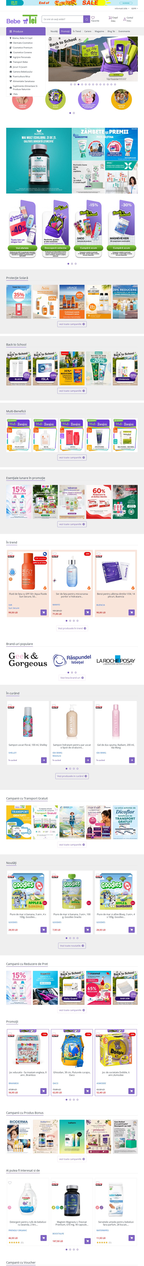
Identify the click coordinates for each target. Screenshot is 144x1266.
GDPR (134, 8)
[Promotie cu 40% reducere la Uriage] (72, 302)
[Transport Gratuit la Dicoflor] (125, 822)
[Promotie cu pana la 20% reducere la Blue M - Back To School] (18, 368)
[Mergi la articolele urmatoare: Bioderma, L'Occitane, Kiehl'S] (75, 672)
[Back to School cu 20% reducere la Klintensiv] (125, 368)
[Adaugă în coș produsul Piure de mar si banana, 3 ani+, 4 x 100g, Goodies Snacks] (43, 930)
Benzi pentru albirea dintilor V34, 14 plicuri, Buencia (116, 595)
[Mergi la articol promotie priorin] (89, 84)
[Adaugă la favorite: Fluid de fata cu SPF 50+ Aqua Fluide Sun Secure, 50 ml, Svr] (11, 553)
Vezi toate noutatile (70, 945)
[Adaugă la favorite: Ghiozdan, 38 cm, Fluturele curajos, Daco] (54, 1033)
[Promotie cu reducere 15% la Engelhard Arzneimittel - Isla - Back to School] (45, 368)
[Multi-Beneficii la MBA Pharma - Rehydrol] (125, 435)
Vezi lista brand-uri (70, 677)
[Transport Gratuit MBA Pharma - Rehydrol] (18, 822)
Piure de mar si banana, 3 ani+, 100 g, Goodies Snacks (71, 915)
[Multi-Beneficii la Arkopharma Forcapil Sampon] (98, 435)
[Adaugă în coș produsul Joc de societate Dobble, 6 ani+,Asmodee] (131, 1091)
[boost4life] (39, 161)
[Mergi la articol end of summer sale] (71, 84)
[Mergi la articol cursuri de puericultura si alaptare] (111, 84)
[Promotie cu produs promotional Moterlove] (45, 1137)
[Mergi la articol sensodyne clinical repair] (86, 84)
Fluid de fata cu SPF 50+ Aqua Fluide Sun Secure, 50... (28, 595)
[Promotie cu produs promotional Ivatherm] (72, 1137)
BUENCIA (100, 605)
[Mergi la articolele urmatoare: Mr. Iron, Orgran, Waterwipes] (72, 672)
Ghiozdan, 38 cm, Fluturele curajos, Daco (71, 1073)
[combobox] (62, 19)
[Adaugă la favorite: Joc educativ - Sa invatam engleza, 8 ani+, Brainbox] (10, 1033)
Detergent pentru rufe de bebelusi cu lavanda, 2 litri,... (28, 1223)
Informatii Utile (121, 8)
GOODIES (13, 922)
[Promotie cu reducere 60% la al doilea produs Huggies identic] (98, 502)
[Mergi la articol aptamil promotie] (104, 84)
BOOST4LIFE (58, 1233)
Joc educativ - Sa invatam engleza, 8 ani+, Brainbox (28, 1073)
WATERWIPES (102, 1230)
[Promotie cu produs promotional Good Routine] (88, 177)
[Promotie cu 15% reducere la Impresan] (18, 502)
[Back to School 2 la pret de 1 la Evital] (72, 988)
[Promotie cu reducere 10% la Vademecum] (72, 502)
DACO (55, 1083)
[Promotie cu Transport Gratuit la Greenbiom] (45, 822)
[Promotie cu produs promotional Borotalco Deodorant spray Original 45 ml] (125, 502)
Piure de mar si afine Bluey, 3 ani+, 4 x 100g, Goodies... (116, 915)
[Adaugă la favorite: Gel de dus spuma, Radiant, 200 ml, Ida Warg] (97, 705)
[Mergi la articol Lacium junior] (115, 84)
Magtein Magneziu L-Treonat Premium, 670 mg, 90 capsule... (72, 1223)
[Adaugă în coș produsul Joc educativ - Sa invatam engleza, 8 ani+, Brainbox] (43, 1091)
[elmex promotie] (121, 177)
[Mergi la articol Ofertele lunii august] (78, 84)
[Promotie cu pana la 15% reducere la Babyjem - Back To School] (125, 988)
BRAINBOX (14, 1083)
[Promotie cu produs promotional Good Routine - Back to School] (125, 1137)
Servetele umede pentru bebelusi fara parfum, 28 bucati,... (116, 1223)
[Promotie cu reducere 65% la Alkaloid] (98, 988)
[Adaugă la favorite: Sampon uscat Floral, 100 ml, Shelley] (10, 705)
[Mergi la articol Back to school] (75, 84)
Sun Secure (14, 608)
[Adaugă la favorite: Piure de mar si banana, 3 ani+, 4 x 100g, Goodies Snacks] (10, 875)
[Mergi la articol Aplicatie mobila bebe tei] (82, 84)
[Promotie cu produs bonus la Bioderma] (18, 1137)
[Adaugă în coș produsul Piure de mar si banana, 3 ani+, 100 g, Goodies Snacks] (88, 930)
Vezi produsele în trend (70, 628)
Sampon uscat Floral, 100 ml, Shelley (28, 745)
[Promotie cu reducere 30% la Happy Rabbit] (45, 988)
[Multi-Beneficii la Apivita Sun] (72, 435)
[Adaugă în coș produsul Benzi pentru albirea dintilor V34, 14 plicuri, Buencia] (132, 612)
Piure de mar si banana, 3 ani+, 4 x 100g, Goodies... (28, 915)
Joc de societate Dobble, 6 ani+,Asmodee (116, 1073)
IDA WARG (57, 752)
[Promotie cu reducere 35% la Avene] (45, 302)
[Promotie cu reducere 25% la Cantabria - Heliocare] (98, 302)
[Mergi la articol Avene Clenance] (108, 84)
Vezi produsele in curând (70, 776)
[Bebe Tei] (22, 19)
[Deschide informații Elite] (11, 556)
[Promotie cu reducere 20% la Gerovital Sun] (125, 302)
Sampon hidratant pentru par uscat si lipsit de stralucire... (72, 746)
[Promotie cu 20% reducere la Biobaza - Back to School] (98, 368)
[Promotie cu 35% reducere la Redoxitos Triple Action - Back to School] (72, 368)
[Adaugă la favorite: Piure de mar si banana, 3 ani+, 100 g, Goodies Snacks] (54, 875)
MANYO (56, 604)
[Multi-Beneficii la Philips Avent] (18, 435)
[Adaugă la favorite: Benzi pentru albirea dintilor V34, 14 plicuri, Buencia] (98, 553)
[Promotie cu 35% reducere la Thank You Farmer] (18, 302)
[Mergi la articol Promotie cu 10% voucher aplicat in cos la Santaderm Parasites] (97, 84)
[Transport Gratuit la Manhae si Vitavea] (98, 822)
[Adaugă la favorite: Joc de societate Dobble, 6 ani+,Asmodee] (98, 1033)
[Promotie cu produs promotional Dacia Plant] (98, 1137)
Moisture (57, 755)
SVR (10, 605)
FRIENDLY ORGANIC (18, 1230)
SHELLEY (12, 752)
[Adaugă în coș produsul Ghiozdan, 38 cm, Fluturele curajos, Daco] (87, 1091)
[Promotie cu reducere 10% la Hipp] (45, 502)
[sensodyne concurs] (105, 144)
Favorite (95, 20)
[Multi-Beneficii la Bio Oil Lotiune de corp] (45, 435)
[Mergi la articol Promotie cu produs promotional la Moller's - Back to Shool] (93, 84)
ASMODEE (101, 1083)
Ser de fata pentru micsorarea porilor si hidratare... (72, 595)
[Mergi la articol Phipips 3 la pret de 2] (100, 84)
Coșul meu (114, 19)
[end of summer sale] (72, 3)
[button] (44, 760)
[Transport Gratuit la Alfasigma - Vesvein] (72, 822)
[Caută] (86, 19)
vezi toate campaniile (70, 324)
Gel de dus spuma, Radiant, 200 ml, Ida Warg (115, 746)
